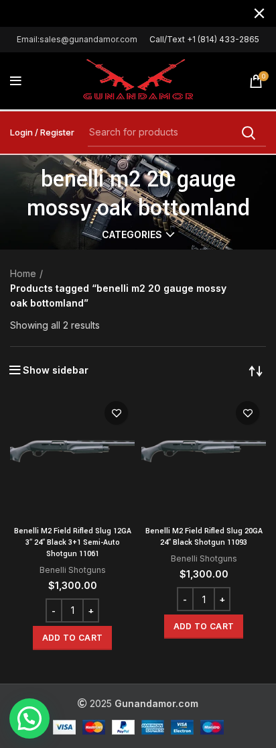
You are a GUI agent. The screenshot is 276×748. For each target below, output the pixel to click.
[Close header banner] (259, 13)
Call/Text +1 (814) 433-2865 (204, 39)
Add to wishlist (116, 413)
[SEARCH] (248, 133)
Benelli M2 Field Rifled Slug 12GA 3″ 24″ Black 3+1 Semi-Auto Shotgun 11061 (72, 542)
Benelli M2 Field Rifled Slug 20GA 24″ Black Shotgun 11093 (204, 536)
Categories (132, 234)
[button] (72, 638)
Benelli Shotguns (73, 570)
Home (23, 273)
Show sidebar (55, 370)
